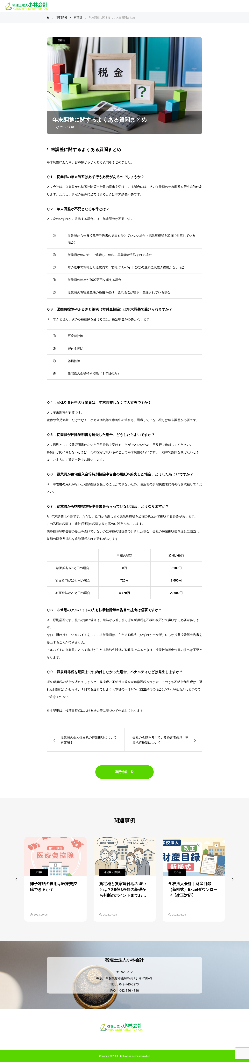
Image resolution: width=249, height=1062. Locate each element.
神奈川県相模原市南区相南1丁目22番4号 (124, 978)
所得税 (61, 40)
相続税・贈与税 (112, 872)
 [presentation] (232, 879)
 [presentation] (16, 879)
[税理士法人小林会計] (30, 6)
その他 (177, 872)
